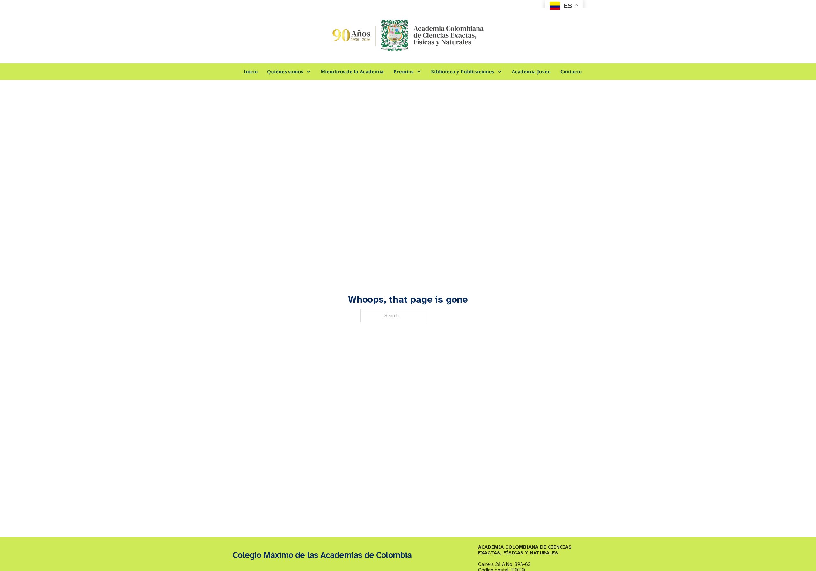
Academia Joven (531, 71)
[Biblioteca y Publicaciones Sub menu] (499, 71)
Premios (403, 71)
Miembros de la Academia (352, 71)
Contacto (571, 71)
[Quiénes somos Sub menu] (308, 71)
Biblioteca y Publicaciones (462, 71)
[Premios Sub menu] (419, 71)
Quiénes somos (285, 71)
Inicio (251, 71)
